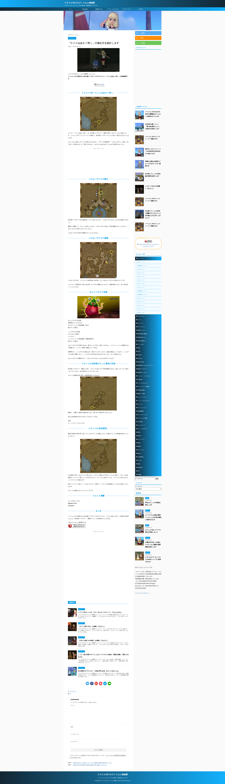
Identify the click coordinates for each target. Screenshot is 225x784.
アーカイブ (138, 486)
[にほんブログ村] (148, 246)
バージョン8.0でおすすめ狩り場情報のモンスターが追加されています (153, 114)
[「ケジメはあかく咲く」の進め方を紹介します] (105, 683)
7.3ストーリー (141, 276)
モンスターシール (142, 414)
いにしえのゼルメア (143, 383)
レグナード (141, 323)
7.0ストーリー (141, 287)
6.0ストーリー (141, 312)
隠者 (139, 432)
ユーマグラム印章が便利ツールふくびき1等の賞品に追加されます (153, 517)
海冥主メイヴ (141, 330)
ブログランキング (126, 9)
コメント (73, 705)
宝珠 (139, 351)
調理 (139, 464)
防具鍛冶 (140, 467)
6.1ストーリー (141, 309)
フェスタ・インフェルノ (144, 376)
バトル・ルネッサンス (143, 400)
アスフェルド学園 (142, 418)
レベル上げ (141, 344)
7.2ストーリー (141, 280)
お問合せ (141, 9)
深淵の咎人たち (142, 337)
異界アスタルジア (142, 369)
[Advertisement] (98, 162)
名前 (72, 727)
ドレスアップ (141, 425)
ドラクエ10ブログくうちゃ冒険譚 (79, 3)
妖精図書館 (141, 411)
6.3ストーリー (141, 301)
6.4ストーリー (141, 298)
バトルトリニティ (142, 397)
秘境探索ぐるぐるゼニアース (145, 365)
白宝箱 (139, 355)
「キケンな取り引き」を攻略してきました (91, 626)
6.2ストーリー (141, 305)
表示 (102, 84)
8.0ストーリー (141, 262)
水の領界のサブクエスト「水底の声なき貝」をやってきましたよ (98, 671)
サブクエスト (73, 691)
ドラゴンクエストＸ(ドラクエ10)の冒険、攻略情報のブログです (112, 777)
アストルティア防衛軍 (143, 386)
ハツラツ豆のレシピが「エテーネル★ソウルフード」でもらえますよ (100, 612)
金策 (139, 348)
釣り (139, 471)
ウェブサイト (74, 741)
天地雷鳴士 (141, 457)
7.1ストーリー (140, 283)
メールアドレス (75, 734)
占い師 (139, 460)
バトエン (140, 404)
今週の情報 (85, 9)
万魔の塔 (140, 379)
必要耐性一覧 (98, 9)
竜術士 (139, 435)
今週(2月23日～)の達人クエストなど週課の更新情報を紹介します (92, 763)
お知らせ (140, 358)
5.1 (70, 693)
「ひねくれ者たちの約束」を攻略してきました (93, 640)
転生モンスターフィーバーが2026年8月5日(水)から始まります (153, 151)
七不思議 (140, 421)
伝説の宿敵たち (142, 340)
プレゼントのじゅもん (112, 9)
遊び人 (139, 453)
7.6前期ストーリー (142, 265)
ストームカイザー (142, 428)
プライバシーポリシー (142, 593)
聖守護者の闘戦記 (142, 333)
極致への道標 (141, 393)
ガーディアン (141, 439)
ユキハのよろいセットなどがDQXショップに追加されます (153, 559)
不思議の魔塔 (141, 390)
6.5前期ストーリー (142, 294)
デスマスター (141, 450)
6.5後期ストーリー (142, 291)
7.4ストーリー (141, 273)
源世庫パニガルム (142, 372)
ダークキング (141, 326)
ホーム (70, 9)
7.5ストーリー (141, 269)
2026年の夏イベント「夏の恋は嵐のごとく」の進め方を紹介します (153, 126)
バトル (139, 319)
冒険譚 (139, 474)
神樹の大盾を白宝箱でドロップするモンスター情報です (153, 163)
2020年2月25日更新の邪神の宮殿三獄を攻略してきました (90, 765)
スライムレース (142, 407)
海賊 (139, 442)
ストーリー (141, 258)
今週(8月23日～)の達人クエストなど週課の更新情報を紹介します (153, 544)
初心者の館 (141, 362)
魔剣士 (139, 446)
